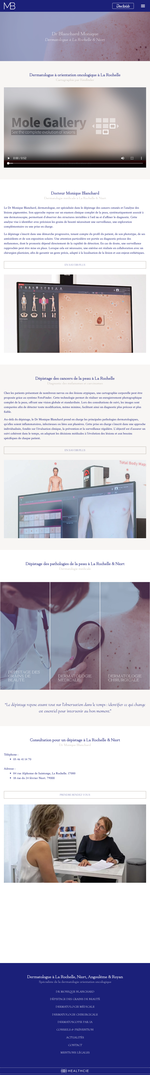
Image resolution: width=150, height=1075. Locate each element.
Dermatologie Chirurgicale (75, 1014)
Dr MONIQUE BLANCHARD (75, 992)
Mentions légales (75, 1052)
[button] (143, 6)
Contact (75, 1045)
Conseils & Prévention (75, 1030)
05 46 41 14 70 (22, 759)
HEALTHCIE (78, 1071)
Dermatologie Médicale (75, 1007)
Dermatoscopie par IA (75, 1022)
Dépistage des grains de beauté (75, 999)
